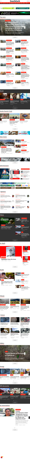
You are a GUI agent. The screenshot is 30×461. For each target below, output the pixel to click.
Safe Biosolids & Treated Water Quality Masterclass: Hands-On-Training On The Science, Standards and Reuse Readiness (26, 172)
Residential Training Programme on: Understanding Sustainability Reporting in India (26, 175)
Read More (15, 162)
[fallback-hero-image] (3, 43)
